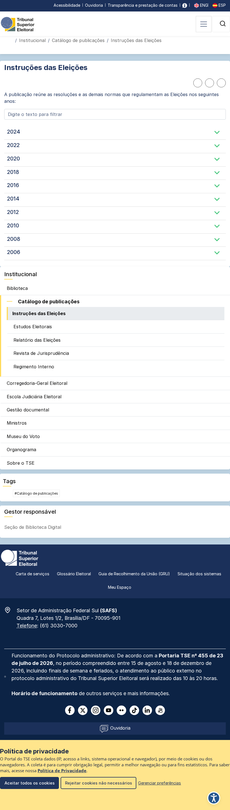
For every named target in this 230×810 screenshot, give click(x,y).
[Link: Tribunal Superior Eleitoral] (19, 557)
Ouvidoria (94, 5)
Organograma (21, 449)
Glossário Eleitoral (74, 573)
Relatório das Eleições (37, 340)
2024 (13, 131)
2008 (13, 239)
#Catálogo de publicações (36, 493)
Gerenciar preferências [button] (159, 783)
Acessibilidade (67, 5)
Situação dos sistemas (199, 573)
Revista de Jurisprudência (41, 353)
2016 (13, 185)
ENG (203, 5)
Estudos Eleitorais (32, 326)
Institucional (32, 40)
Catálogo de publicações (78, 40)
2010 (13, 225)
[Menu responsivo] (203, 24)
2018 (13, 172)
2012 (13, 212)
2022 (13, 145)
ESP (221, 5)
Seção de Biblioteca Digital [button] (32, 527)
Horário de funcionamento (44, 693)
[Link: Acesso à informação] (184, 5)
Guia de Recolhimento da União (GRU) (134, 573)
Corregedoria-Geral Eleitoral (37, 383)
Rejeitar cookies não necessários (98, 783)
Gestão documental (28, 410)
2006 (13, 252)
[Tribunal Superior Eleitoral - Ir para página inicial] (17, 24)
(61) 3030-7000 (58, 626)
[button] (223, 23)
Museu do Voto (23, 436)
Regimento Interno (33, 366)
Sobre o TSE (20, 463)
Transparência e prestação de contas (143, 5)
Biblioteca (17, 288)
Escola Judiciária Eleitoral (34, 396)
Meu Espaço (119, 587)
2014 (13, 198)
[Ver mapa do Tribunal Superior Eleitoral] (10, 610)
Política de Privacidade (62, 770)
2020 (13, 158)
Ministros (17, 423)
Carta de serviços (32, 573)
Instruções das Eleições (39, 313)
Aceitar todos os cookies (29, 783)
